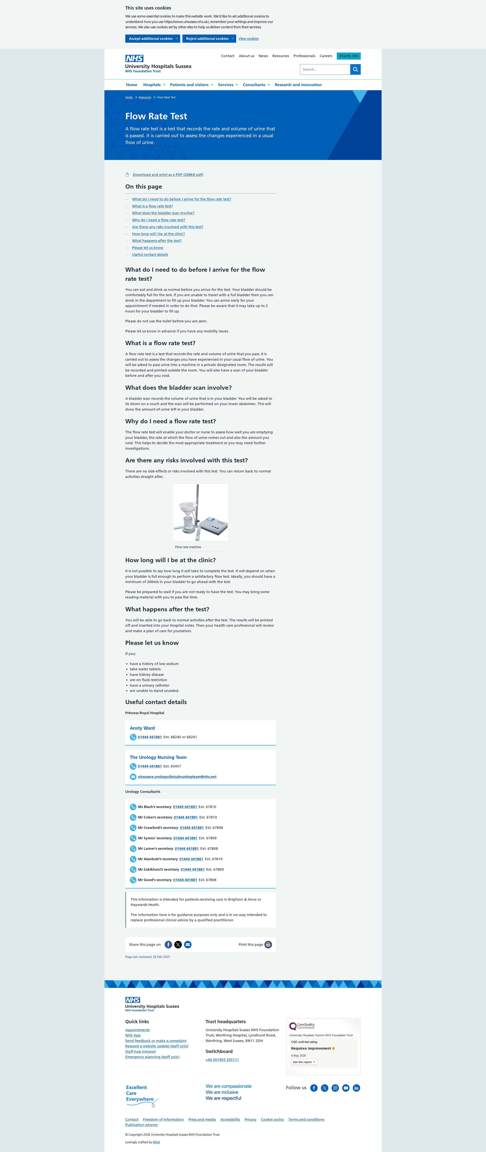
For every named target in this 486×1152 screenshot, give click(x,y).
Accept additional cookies (151, 38)
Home (131, 84)
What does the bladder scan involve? (163, 213)
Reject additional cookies (207, 38)
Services (225, 84)
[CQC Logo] (302, 1029)
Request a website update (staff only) (156, 1046)
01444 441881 (150, 737)
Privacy (250, 1119)
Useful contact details (150, 254)
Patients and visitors (189, 84)
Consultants (254, 84)
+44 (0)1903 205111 (222, 1060)
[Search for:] (325, 69)
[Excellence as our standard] (152, 1004)
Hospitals (152, 84)
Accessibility (230, 1119)
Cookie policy (272, 1119)
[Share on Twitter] (178, 944)
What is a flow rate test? (152, 206)
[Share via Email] (188, 944)
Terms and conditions (306, 1119)
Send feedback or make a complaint (155, 1041)
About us (246, 56)
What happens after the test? (157, 240)
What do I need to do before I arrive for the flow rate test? (181, 199)
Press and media (202, 1119)
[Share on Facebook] (168, 944)
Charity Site (348, 56)
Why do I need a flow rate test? (158, 220)
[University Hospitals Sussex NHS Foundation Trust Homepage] (158, 63)
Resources (280, 56)
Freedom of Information (163, 1119)
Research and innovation (298, 84)
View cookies (248, 38)
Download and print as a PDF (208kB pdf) (168, 174)
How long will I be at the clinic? (158, 234)
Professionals (304, 56)
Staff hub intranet (140, 1051)
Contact (227, 56)
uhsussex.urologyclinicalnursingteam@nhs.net (177, 776)
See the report (302, 1062)
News (263, 56)
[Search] (355, 69)
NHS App (133, 1035)
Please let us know (147, 248)
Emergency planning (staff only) (152, 1057)
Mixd (156, 1142)
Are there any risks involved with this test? (167, 227)
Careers (326, 56)
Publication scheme (141, 1125)
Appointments (137, 1030)
